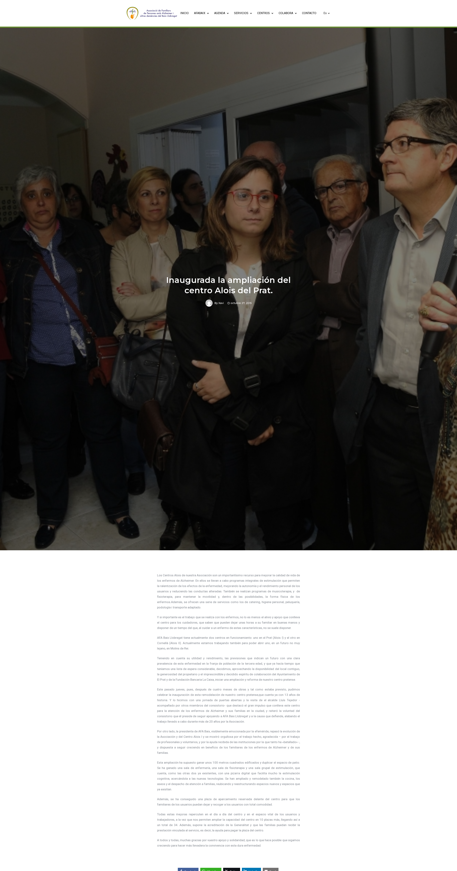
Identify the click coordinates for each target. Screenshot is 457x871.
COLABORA (286, 13)
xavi (221, 303)
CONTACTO (309, 13)
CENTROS (263, 13)
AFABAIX (199, 13)
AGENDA (219, 13)
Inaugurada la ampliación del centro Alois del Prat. (228, 285)
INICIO (184, 13)
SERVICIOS (241, 13)
